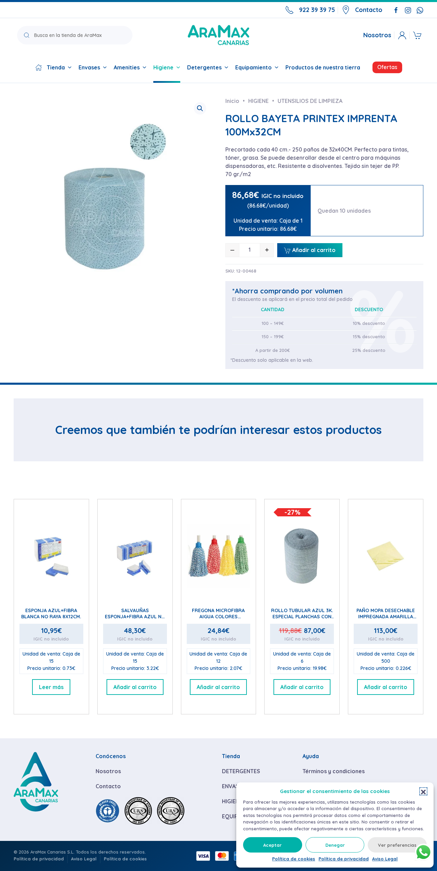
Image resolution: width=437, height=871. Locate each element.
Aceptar (272, 845)
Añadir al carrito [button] (135, 687)
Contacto (368, 10)
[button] (423, 791)
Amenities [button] (127, 67)
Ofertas (387, 67)
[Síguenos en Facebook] (396, 9)
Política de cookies (293, 858)
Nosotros (377, 35)
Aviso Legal (385, 858)
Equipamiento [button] (253, 67)
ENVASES (233, 786)
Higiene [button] (163, 67)
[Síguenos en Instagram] (408, 9)
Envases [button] (89, 67)
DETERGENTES (241, 771)
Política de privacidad (344, 858)
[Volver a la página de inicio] (218, 35)
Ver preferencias (397, 845)
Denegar (335, 845)
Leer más (51, 687)
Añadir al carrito (313, 250)
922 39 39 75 (317, 10)
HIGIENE (232, 801)
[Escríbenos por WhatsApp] (420, 9)
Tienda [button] (56, 67)
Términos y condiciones (333, 771)
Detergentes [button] (204, 67)
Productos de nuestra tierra (322, 67)
